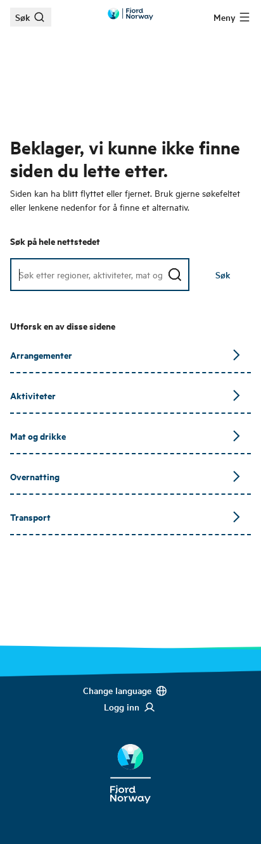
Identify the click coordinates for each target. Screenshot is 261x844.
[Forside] (130, 764)
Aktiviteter (33, 395)
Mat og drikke (38, 435)
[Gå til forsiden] (130, 14)
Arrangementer (41, 354)
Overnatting (35, 476)
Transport (30, 516)
